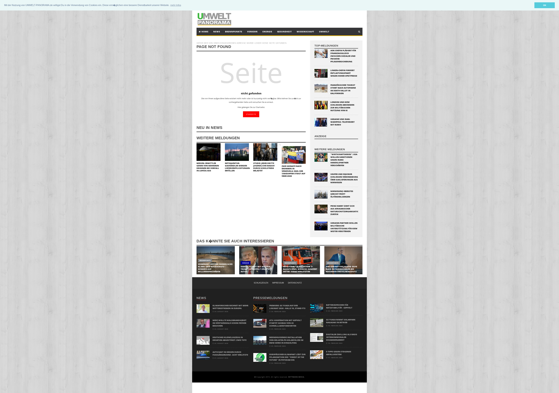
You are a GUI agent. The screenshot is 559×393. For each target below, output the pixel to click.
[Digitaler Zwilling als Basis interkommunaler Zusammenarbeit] (316, 337)
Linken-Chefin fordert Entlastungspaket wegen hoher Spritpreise (343, 73)
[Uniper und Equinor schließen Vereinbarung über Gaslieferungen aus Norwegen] (321, 176)
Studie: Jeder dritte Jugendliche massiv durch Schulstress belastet (264, 167)
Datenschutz (295, 283)
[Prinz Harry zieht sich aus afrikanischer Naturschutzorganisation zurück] (321, 208)
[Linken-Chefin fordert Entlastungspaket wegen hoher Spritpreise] (321, 73)
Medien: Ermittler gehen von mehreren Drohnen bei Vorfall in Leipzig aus (208, 167)
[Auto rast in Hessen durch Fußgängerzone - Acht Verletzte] (203, 355)
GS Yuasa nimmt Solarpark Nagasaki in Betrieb (340, 321)
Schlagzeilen (261, 283)
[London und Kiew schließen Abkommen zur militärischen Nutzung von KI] (321, 105)
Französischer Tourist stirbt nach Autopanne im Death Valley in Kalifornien (343, 89)
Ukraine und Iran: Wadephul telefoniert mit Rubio (342, 122)
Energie (267, 31)
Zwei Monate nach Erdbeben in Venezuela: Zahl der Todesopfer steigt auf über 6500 (293, 171)
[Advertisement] (306, 18)
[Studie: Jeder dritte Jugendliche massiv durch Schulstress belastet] (265, 151)
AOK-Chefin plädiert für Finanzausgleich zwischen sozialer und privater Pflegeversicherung (343, 56)
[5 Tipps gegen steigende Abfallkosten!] (316, 354)
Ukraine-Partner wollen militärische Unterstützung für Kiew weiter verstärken (344, 227)
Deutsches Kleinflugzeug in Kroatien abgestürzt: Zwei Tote (229, 338)
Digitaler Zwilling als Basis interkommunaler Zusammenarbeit (341, 337)
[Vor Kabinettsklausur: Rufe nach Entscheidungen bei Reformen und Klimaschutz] (343, 260)
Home (204, 31)
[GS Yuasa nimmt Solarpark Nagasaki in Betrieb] (316, 322)
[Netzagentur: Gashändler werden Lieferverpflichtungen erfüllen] (237, 151)
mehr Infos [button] (175, 5)
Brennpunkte (233, 31)
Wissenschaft (305, 31)
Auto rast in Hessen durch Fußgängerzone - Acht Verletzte (230, 353)
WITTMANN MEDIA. (296, 377)
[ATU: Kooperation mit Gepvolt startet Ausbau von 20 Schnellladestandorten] (259, 323)
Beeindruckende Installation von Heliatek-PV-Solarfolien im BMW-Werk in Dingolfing (286, 340)
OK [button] (544, 5)
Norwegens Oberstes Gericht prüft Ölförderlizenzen (341, 194)
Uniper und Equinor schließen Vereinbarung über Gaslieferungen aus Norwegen (344, 178)
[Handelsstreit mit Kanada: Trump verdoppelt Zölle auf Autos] (258, 260)
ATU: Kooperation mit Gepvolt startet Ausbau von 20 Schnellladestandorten (285, 323)
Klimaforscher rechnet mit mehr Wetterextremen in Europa (230, 307)
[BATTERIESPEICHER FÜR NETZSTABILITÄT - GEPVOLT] (316, 308)
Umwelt (324, 31)
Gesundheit (284, 31)
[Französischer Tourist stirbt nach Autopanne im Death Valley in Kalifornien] (321, 87)
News (216, 31)
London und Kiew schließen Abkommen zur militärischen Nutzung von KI (342, 106)
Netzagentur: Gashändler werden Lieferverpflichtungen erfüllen (237, 167)
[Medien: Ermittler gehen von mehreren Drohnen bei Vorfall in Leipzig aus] (209, 151)
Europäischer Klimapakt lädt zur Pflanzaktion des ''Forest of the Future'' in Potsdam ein (287, 357)
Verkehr (252, 31)
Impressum (278, 283)
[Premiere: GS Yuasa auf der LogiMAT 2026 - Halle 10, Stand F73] (259, 308)
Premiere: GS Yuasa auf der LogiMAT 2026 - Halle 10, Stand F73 (287, 307)
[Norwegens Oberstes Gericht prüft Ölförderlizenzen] (321, 193)
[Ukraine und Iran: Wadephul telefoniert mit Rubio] (321, 122)
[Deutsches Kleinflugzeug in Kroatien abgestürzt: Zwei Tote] (203, 340)
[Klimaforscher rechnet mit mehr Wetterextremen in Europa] (203, 308)
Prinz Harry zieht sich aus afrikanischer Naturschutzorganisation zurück (345, 210)
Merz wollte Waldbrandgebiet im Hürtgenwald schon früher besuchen (229, 323)
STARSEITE (251, 114)
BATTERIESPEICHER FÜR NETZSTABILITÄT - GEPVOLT (339, 306)
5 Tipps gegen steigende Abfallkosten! (338, 353)
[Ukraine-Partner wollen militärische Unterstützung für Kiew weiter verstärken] (321, 225)
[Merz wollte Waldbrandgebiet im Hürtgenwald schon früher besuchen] (203, 323)
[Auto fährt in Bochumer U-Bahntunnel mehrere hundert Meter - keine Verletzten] (301, 260)
